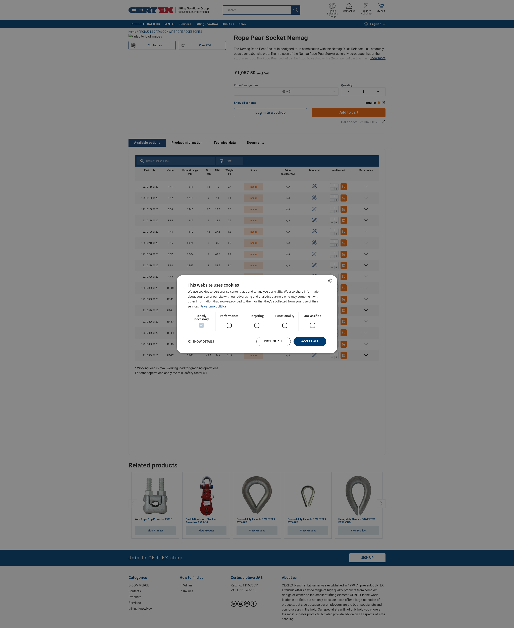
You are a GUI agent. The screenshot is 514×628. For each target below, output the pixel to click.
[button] (201, 341)
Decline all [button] (273, 341)
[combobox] (330, 280)
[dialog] (257, 314)
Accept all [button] (310, 341)
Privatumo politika (213, 306)
